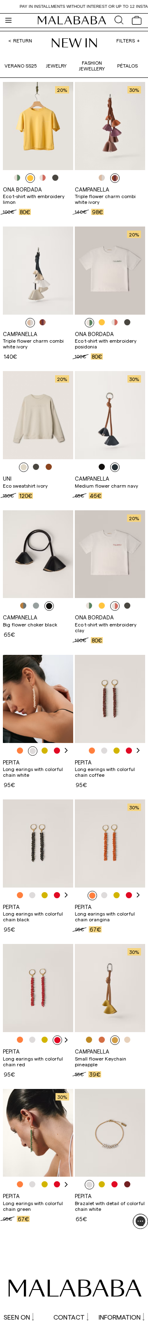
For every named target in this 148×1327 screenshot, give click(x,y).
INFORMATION (120, 1317)
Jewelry (56, 65)
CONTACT (69, 1317)
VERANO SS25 (21, 65)
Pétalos (127, 65)
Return (22, 40)
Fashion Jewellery (92, 65)
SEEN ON (17, 1317)
